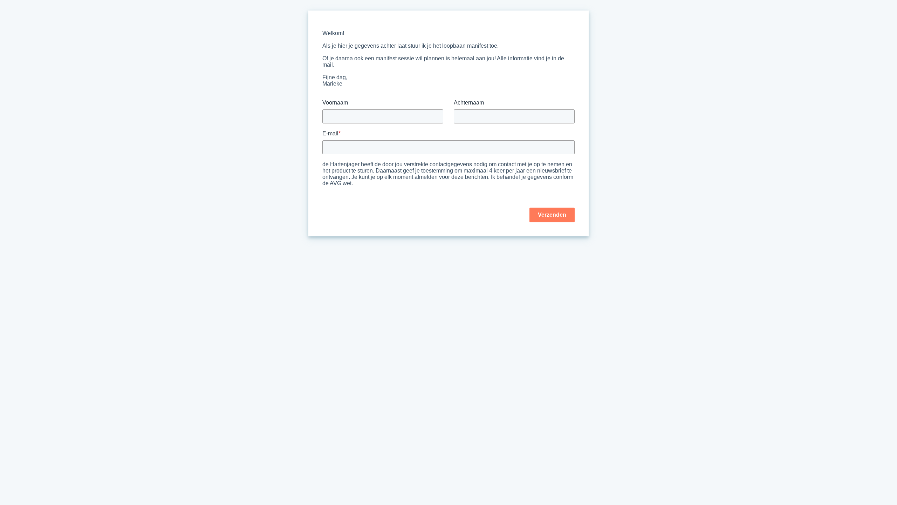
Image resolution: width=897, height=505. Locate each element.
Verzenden (552, 215)
